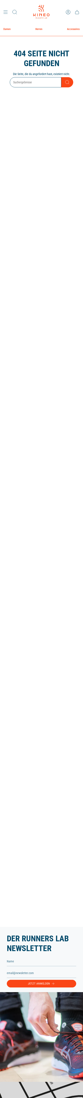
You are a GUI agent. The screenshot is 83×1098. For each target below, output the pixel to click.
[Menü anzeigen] (5, 12)
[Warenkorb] (77, 12)
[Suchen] (67, 82)
